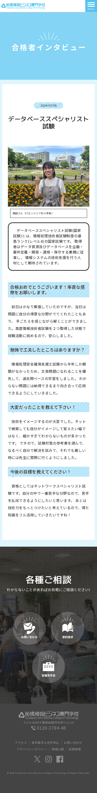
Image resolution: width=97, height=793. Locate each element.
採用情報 (75, 749)
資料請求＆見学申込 (45, 742)
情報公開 (58, 749)
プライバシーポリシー (31, 749)
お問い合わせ (73, 742)
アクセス (21, 742)
